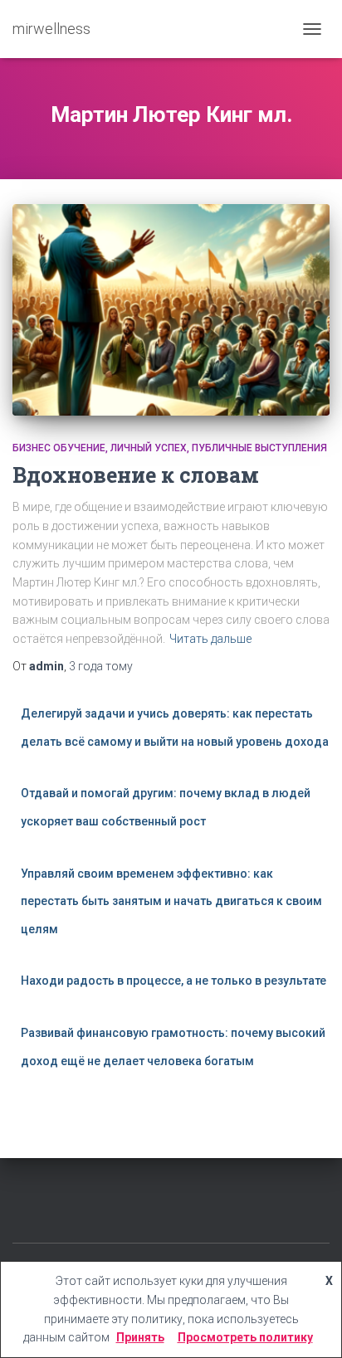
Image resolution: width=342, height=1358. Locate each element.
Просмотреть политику (245, 1337)
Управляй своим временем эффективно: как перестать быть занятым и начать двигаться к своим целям (171, 901)
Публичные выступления (259, 448)
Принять (140, 1337)
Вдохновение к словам (135, 475)
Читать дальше (210, 638)
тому (101, 666)
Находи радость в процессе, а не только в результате (173, 980)
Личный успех (148, 448)
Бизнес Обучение (58, 448)
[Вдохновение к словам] (171, 310)
